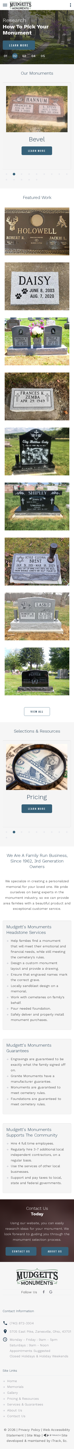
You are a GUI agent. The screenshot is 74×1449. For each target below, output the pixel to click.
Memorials (15, 1387)
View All (37, 711)
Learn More (19, 45)
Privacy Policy (29, 1430)
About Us (55, 1251)
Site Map (34, 1435)
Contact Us (21, 1251)
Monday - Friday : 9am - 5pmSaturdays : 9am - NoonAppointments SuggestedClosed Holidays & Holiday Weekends (39, 1348)
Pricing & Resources (23, 1398)
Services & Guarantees (25, 1404)
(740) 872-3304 (22, 1323)
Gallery (12, 1393)
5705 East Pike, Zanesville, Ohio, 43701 (40, 1331)
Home (12, 1381)
